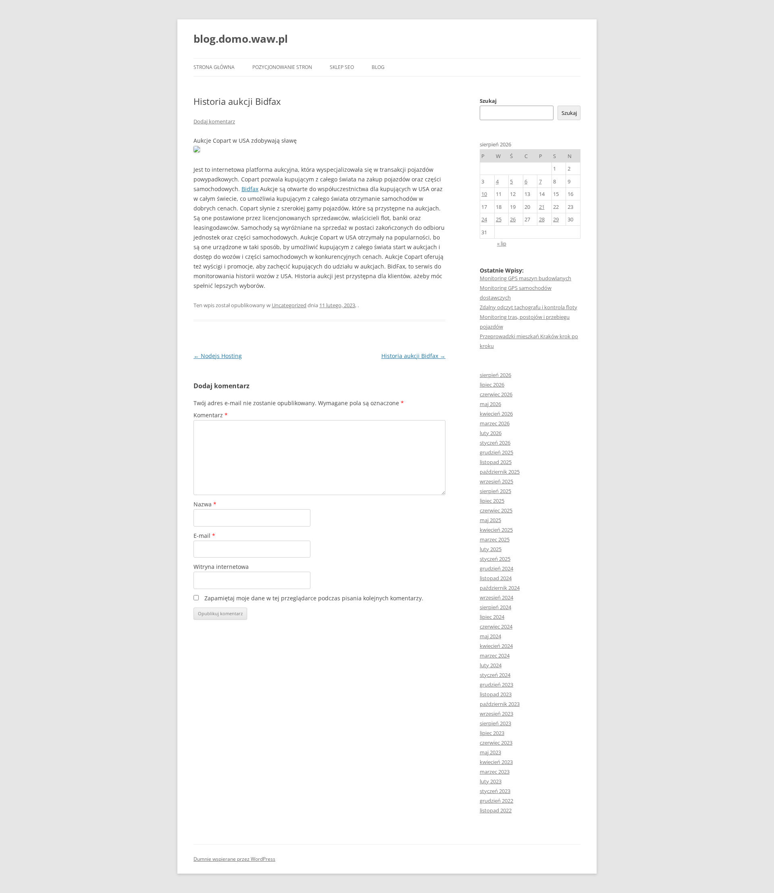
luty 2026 (490, 433)
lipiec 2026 (492, 384)
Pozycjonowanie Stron (282, 67)
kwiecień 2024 (496, 645)
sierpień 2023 (495, 723)
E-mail (204, 535)
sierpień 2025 (495, 491)
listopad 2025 (496, 462)
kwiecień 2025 (496, 529)
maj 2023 (490, 752)
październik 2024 (500, 587)
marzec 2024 (495, 655)
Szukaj (488, 100)
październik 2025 (500, 471)
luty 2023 (490, 781)
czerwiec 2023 (496, 742)
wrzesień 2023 (496, 713)
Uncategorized (289, 305)
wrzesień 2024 (496, 597)
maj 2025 (490, 520)
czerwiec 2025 (496, 510)
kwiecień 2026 (496, 413)
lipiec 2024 (492, 616)
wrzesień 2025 (496, 481)
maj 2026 (490, 404)
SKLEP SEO (342, 67)
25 (498, 219)
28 (542, 219)
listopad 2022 (496, 810)
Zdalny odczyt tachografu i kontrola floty (528, 307)
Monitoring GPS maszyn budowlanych (525, 278)
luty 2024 (490, 665)
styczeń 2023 (495, 791)
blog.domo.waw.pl (241, 38)
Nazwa (205, 504)
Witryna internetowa (221, 566)
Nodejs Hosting (218, 356)
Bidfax (249, 189)
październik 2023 (500, 704)
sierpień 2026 (495, 375)
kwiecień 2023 (496, 762)
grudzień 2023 (496, 684)
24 (484, 219)
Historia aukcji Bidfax (413, 356)
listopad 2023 (496, 694)
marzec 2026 (495, 423)
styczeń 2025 (495, 558)
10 (484, 194)
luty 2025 (490, 549)
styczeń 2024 (495, 675)
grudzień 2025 (496, 452)
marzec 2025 (495, 539)
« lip (501, 243)
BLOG (378, 67)
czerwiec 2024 (496, 626)
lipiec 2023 (492, 733)
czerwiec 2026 (496, 394)
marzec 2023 (495, 771)
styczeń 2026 (495, 442)
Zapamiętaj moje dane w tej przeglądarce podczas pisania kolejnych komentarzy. (313, 598)
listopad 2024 (496, 578)
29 (556, 219)
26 (513, 219)
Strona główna (214, 67)
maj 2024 (490, 636)
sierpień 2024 (495, 607)
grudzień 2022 (496, 800)
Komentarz (211, 415)
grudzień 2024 (496, 568)
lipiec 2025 (492, 500)
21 (542, 206)
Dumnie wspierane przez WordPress (234, 859)
